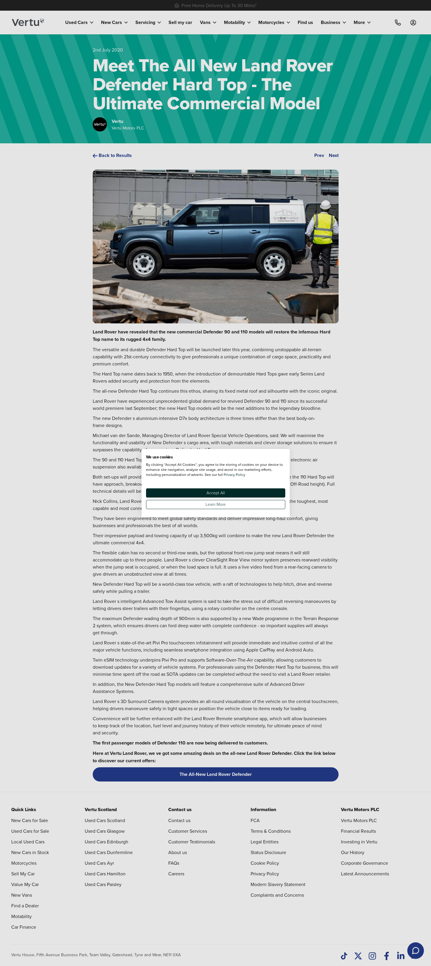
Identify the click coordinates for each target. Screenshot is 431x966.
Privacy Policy (234, 474)
